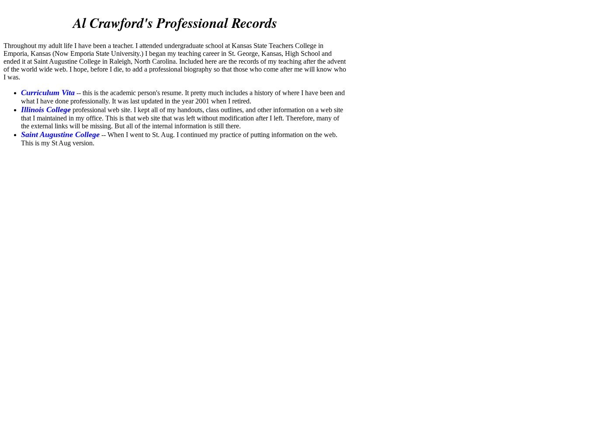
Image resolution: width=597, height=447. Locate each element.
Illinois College (46, 109)
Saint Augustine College (60, 134)
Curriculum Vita (48, 92)
